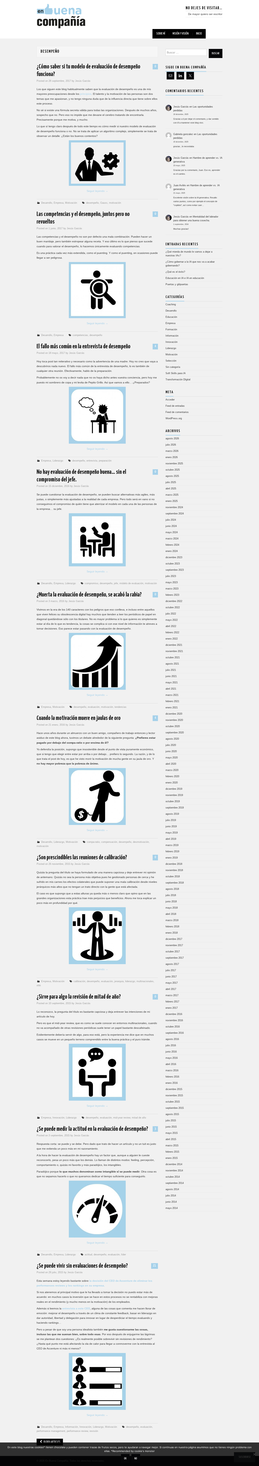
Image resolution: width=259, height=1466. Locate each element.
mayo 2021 (172, 682)
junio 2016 (171, 1051)
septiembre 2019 (175, 807)
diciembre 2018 (174, 864)
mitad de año (139, 1117)
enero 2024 (172, 551)
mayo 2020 (172, 757)
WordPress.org (174, 418)
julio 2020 (171, 745)
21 (154, 1265)
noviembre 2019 (174, 795)
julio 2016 (171, 1045)
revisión (93, 1431)
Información (71, 1427)
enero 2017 (172, 1008)
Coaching (171, 304)
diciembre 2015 (174, 1089)
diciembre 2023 (174, 557)
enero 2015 (172, 1158)
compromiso (91, 583)
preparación (105, 460)
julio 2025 (171, 482)
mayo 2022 (172, 620)
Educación (171, 317)
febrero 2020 (172, 776)
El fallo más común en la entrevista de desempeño (83, 347)
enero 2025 (172, 501)
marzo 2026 (172, 451)
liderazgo (130, 981)
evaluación (94, 707)
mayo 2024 (172, 532)
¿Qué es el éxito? (175, 272)
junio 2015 (171, 1126)
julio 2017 (171, 970)
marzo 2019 (172, 845)
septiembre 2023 (175, 570)
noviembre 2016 (174, 1020)
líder (123, 1254)
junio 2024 (171, 526)
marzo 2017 (172, 995)
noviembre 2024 (174, 507)
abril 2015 (171, 1139)
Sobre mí (160, 33)
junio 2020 (171, 751)
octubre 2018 (173, 876)
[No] (254, 1454)
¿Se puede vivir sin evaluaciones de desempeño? (82, 1266)
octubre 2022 (173, 607)
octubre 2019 (173, 801)
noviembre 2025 (174, 463)
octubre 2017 (173, 951)
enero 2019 (172, 857)
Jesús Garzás (82, 81)
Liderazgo (58, 460)
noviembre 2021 (174, 651)
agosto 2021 (172, 663)
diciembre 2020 (174, 714)
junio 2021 (171, 676)
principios (85, 93)
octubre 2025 (173, 470)
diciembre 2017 (174, 939)
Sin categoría (173, 367)
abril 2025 (171, 488)
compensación (109, 842)
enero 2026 (172, 457)
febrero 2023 (172, 595)
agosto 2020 (172, 739)
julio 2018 (171, 895)
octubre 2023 (173, 563)
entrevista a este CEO (76, 1308)
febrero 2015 (172, 1152)
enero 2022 (172, 638)
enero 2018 (172, 933)
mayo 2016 (172, 1058)
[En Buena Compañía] (61, 16)
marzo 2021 (172, 695)
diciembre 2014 (174, 1164)
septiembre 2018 (175, 882)
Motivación (71, 203)
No (135, 1458)
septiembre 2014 (175, 1183)
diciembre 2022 (174, 601)
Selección (171, 360)
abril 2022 (171, 626)
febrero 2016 (172, 1076)
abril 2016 (171, 1064)
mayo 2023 (172, 582)
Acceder (170, 399)
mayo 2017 (172, 983)
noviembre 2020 (174, 720)
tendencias (120, 707)
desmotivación (141, 842)
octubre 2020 (173, 726)
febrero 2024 (172, 545)
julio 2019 (171, 820)
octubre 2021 (173, 657)
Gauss (104, 203)
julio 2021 (171, 670)
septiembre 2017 (175, 958)
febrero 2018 (172, 926)
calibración (79, 981)
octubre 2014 (173, 1177)
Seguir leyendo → (97, 190)
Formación (171, 329)
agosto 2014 (172, 1189)
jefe (116, 583)
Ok (125, 1458)
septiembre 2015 (175, 1108)
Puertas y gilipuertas (177, 284)
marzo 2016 (172, 1070)
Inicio (199, 33)
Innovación (58, 1117)
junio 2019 (171, 826)
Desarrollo (46, 203)
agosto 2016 (172, 1039)
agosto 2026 (172, 438)
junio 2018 (171, 901)
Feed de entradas (175, 406)
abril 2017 (171, 989)
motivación (115, 203)
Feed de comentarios (177, 412)
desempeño (92, 203)
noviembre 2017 (174, 945)
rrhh (39, 985)
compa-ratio (93, 842)
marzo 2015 (172, 1145)
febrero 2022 (172, 632)
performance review (77, 1431)
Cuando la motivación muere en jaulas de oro (79, 718)
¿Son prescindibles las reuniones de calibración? (82, 858)
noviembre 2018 (174, 870)
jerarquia (119, 981)
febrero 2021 (172, 701)
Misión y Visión (181, 33)
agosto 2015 (172, 1114)
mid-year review (121, 1117)
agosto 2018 (172, 889)
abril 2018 (171, 914)
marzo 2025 (172, 495)
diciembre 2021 (174, 645)
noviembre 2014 (174, 1170)
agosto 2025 (172, 476)
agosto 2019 (172, 814)
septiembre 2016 (175, 1033)
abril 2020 (171, 764)
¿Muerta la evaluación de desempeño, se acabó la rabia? (89, 595)
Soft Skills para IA (176, 373)
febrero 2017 (172, 1001)
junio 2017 (171, 976)
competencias (80, 335)
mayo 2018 (172, 907)
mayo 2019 (172, 832)
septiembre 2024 (175, 513)
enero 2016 (172, 1083)
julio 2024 (171, 520)
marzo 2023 (172, 588)
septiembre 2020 (175, 732)
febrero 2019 (172, 851)
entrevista (91, 460)
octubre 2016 (173, 1026)
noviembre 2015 (174, 1095)
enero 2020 (172, 782)
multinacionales (145, 981)
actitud (88, 1254)
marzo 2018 (172, 920)
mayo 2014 (172, 1208)
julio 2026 (171, 444)
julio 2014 (171, 1195)
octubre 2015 (173, 1101)
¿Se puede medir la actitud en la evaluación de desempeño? (92, 1129)
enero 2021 (172, 707)
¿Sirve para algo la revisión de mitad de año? (79, 997)
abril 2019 (171, 839)
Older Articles (51, 1442)
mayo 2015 (172, 1133)
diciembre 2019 (174, 789)
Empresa (59, 203)
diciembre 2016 (174, 1014)
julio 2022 (171, 613)
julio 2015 (171, 1120)
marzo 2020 (172, 770)
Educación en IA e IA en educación (185, 278)
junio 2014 (171, 1202)
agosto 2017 (172, 964)
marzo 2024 (172, 538)
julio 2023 (171, 576)
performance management (51, 1431)
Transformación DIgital (178, 379)
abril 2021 (171, 688)
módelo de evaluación (131, 583)
